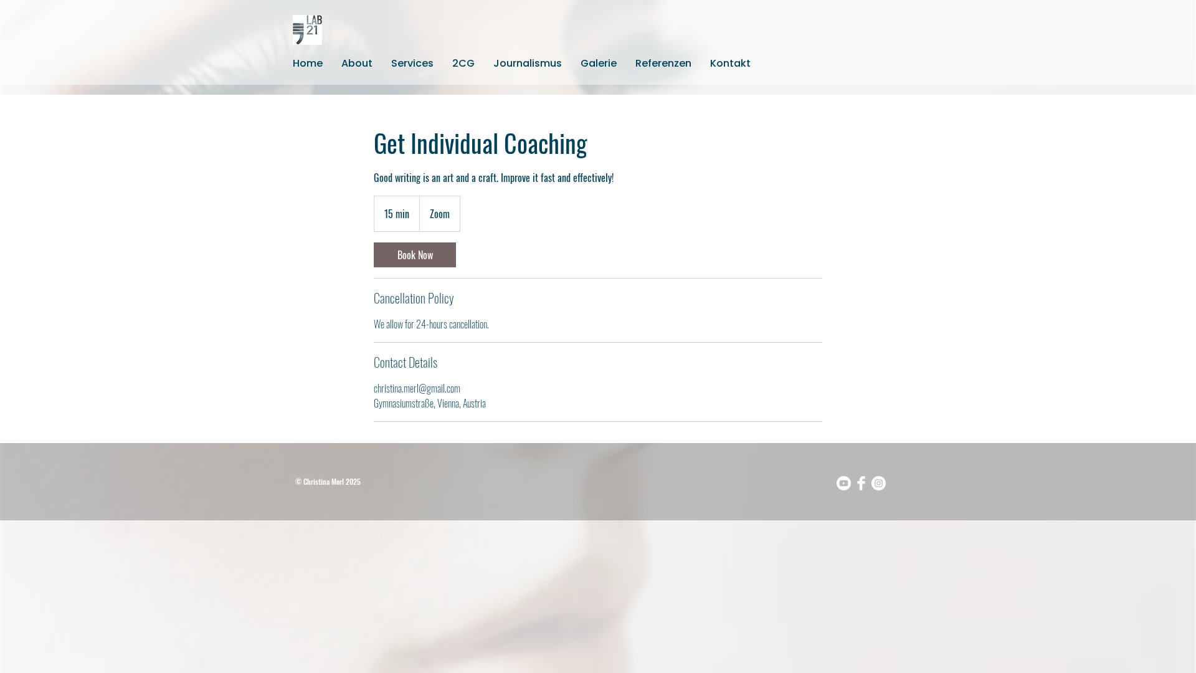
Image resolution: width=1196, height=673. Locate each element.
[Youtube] (844, 483)
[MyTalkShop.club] (861, 483)
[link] (415, 254)
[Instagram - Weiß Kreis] (878, 483)
